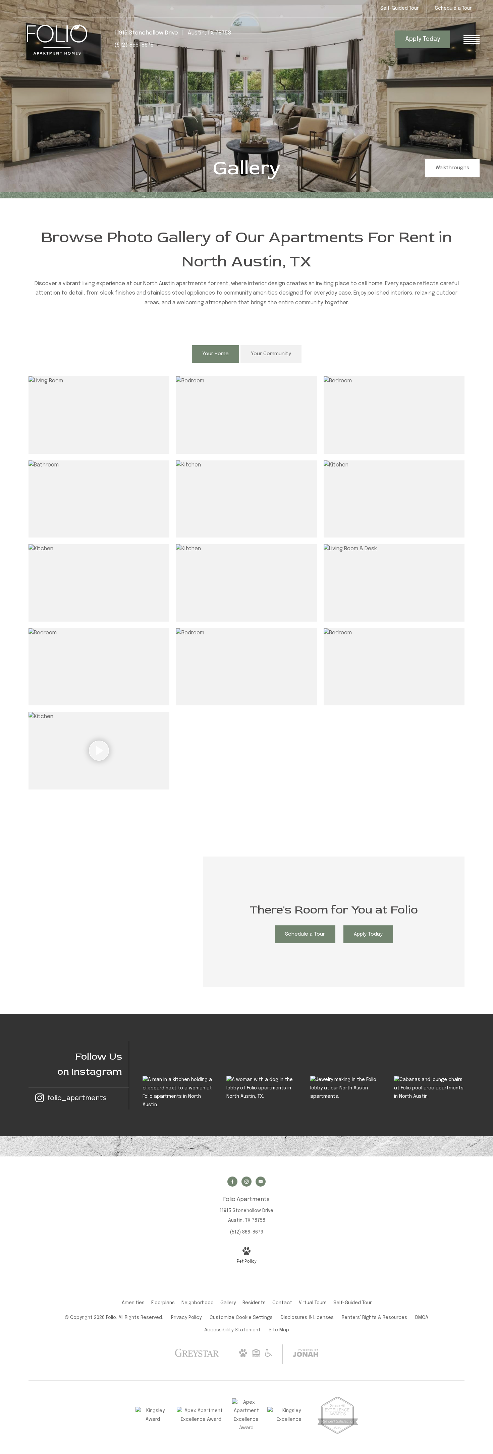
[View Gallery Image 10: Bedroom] (99, 667)
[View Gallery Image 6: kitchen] (394, 499)
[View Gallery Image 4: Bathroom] (99, 499)
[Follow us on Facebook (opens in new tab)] (232, 1182)
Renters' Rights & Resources (374, 1317)
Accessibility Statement (232, 1330)
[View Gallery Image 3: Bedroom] (394, 415)
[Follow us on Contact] (261, 1182)
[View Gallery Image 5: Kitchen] (246, 499)
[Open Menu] (471, 39)
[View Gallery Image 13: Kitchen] (99, 750)
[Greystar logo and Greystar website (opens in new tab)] (197, 1359)
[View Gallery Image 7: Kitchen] (99, 583)
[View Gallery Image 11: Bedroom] (246, 667)
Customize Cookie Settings (241, 1317)
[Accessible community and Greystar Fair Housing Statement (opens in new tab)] (268, 1355)
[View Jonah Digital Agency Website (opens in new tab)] (305, 1354)
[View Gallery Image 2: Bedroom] (246, 415)
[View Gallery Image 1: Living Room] (99, 415)
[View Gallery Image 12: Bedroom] (394, 667)
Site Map (279, 1330)
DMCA (421, 1317)
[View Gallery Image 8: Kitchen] (246, 583)
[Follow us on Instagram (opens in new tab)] (246, 1182)
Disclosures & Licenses (307, 1317)
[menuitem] (133, 1303)
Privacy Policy (186, 1317)
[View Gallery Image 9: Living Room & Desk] (394, 583)
